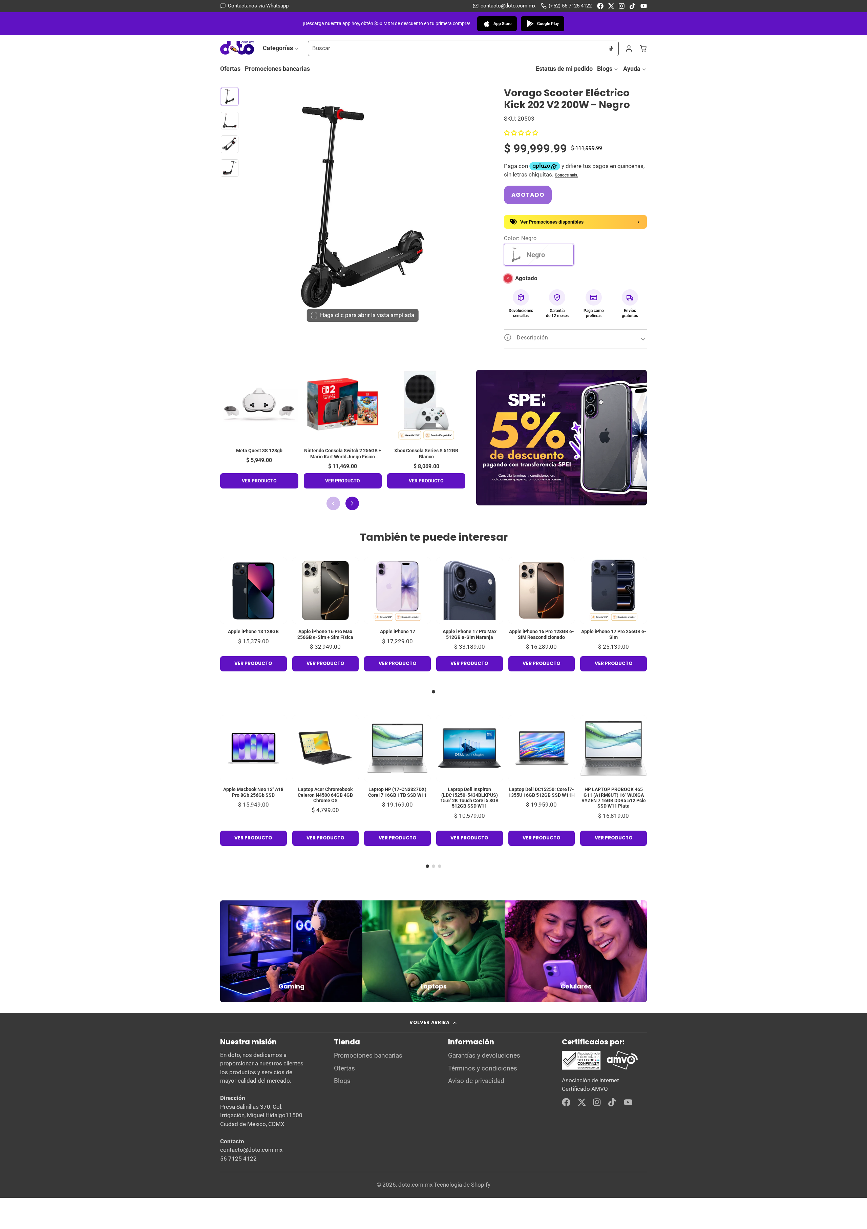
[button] (521, 132)
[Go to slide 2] (433, 866)
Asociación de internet (590, 1080)
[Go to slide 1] (433, 691)
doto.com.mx (415, 1184)
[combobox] (455, 48)
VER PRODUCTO (259, 480)
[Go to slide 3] (439, 866)
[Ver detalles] (291, 951)
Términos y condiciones (482, 1068)
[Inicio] (237, 48)
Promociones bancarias (277, 68)
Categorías (278, 47)
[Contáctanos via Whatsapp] (254, 6)
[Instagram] (622, 6)
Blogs (604, 68)
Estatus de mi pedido (564, 68)
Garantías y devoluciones (484, 1055)
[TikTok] (633, 6)
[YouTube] (643, 6)
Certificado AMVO (585, 1088)
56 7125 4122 (238, 1158)
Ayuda (631, 68)
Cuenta (629, 48)
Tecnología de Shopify (462, 1184)
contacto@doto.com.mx (508, 6)
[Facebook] (600, 6)
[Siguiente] (352, 503)
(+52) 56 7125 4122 (570, 6)
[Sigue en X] (611, 6)
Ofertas (230, 68)
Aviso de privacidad (476, 1081)
